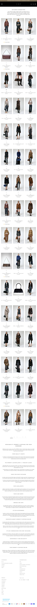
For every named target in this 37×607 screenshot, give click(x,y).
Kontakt (2, 567)
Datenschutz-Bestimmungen (23, 566)
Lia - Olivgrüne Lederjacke (30, 429)
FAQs (20, 561)
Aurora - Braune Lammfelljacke (30, 300)
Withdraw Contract (22, 574)
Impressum (21, 571)
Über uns (3, 561)
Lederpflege (3, 564)
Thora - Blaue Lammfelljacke (18, 273)
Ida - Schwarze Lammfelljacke (6, 300)
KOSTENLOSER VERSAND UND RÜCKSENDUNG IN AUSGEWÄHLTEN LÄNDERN (18, 0)
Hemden (3, 591)
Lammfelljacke (3, 582)
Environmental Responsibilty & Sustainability (7, 563)
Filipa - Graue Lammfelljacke (6, 118)
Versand (21, 563)
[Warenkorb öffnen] (35, 4)
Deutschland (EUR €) (5, 601)
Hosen (2, 589)
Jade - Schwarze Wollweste (30, 65)
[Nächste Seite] (25, 437)
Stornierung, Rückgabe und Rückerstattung (25, 564)
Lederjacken (3, 585)
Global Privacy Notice (22, 573)
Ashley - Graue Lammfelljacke (30, 92)
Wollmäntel (3, 586)
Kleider (2, 592)
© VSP (3, 603)
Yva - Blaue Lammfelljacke (18, 169)
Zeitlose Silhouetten (4, 579)
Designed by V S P (4, 604)
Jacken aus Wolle (4, 588)
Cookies (21, 567)
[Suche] (33, 4)
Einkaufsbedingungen (22, 570)
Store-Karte (3, 566)
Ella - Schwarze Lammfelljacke (18, 377)
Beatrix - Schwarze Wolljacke (6, 92)
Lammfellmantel (3, 581)
